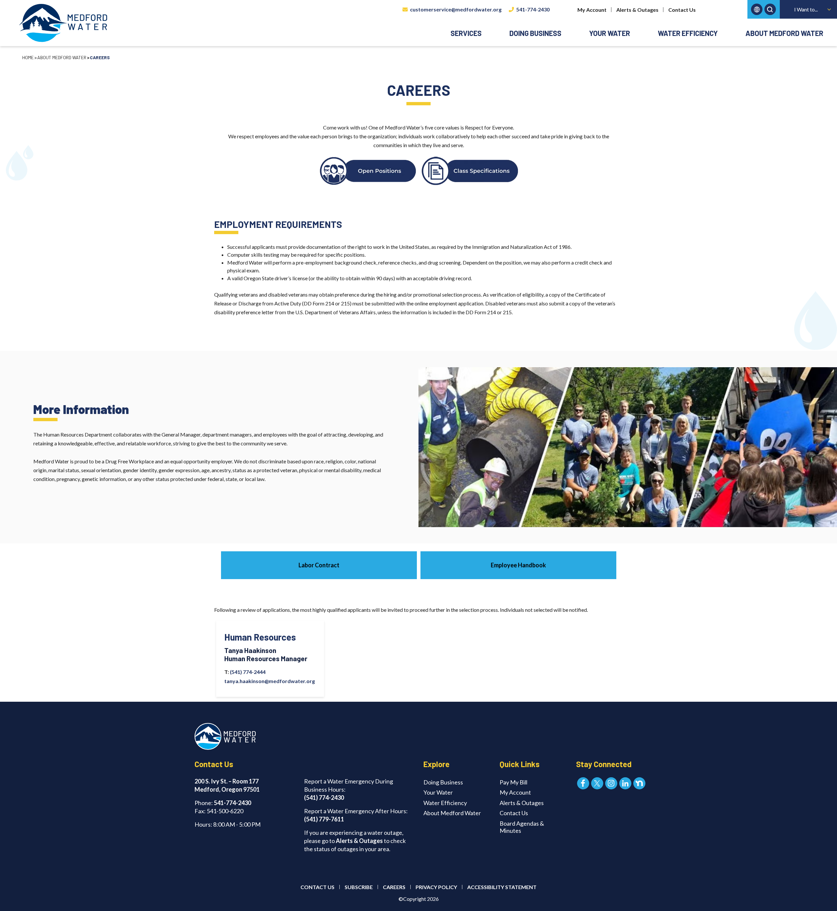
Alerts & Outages (637, 10)
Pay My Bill (513, 782)
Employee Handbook (518, 565)
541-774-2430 (533, 9)
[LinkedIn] (625, 783)
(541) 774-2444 (247, 672)
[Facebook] (583, 783)
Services (466, 33)
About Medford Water (784, 33)
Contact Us (682, 10)
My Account (591, 10)
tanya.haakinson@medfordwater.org (270, 681)
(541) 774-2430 (324, 797)
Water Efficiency (688, 33)
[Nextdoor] (639, 783)
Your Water (609, 33)
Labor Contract (319, 565)
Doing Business (535, 33)
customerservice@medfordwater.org (456, 9)
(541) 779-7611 (324, 819)
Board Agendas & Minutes (522, 827)
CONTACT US (317, 887)
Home (28, 57)
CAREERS (394, 887)
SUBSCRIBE (359, 887)
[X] (597, 783)
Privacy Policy (436, 887)
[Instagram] (611, 783)
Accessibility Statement (502, 887)
